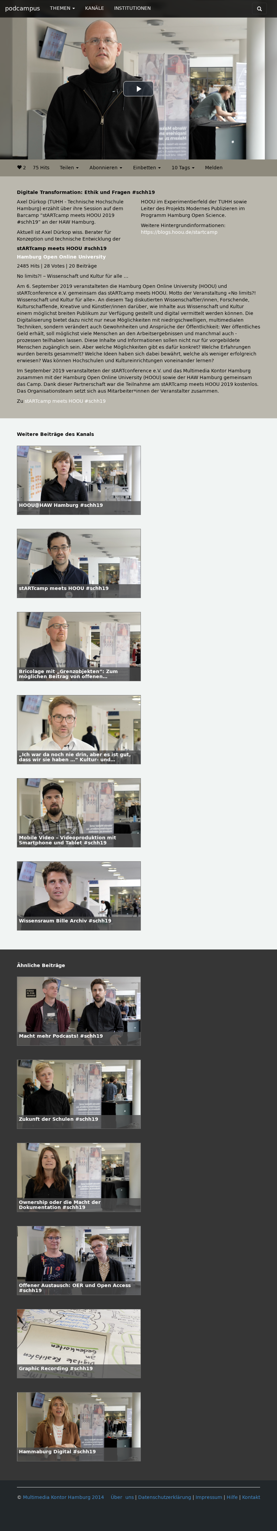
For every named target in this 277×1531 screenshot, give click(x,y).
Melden (214, 168)
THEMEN (61, 8)
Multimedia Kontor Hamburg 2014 (63, 1497)
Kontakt (251, 1497)
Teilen (67, 168)
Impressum (209, 1497)
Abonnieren (104, 168)
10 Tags (181, 168)
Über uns (122, 1497)
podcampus (22, 8)
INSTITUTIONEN (132, 8)
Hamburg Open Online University (61, 257)
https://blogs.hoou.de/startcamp (179, 232)
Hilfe (232, 1497)
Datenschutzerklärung (164, 1497)
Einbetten (145, 168)
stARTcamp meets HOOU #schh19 (65, 401)
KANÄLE (94, 8)
